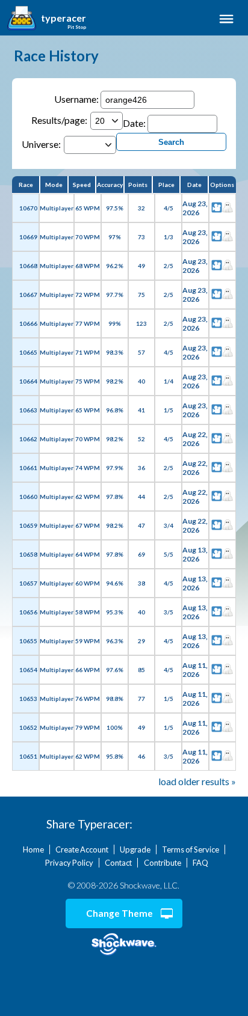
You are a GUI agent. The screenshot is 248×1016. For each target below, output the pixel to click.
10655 (28, 640)
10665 (28, 352)
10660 (28, 496)
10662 (28, 438)
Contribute (162, 863)
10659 (28, 525)
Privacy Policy (69, 863)
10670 (28, 208)
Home (33, 849)
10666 (28, 323)
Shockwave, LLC (124, 944)
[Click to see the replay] (216, 208)
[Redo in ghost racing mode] (227, 208)
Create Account (81, 849)
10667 (28, 294)
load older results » (197, 781)
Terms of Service (190, 849)
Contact (118, 863)
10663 (28, 410)
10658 (28, 554)
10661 (28, 467)
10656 (28, 612)
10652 (28, 727)
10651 (28, 756)
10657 (28, 583)
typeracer (63, 18)
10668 (28, 265)
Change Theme (119, 913)
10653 (28, 698)
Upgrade (135, 849)
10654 (28, 669)
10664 (28, 381)
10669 (28, 236)
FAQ (200, 863)
